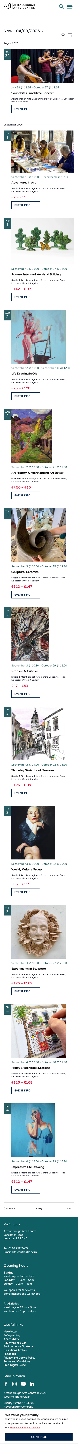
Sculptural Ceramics (25, 572)
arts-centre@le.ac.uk (24, 1252)
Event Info (22, 109)
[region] (39, 1426)
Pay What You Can (15, 1342)
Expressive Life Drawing (27, 1167)
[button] (69, 6)
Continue (39, 1437)
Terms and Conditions (17, 1361)
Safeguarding (12, 1335)
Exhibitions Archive (15, 1350)
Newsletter (10, 1331)
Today (39, 1208)
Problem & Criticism (24, 671)
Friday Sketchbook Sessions (30, 1068)
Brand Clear (22, 1396)
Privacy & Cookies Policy (25, 1427)
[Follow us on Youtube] (23, 1383)
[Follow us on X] (31, 1384)
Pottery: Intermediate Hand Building (36, 274)
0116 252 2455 (18, 1248)
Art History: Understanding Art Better (37, 473)
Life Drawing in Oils (24, 373)
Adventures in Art (23, 182)
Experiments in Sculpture (28, 968)
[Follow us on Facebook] (6, 1384)
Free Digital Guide (15, 1365)
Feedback (10, 1354)
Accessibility (11, 1339)
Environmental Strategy (18, 1346)
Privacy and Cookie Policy (19, 1357)
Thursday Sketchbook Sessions (32, 770)
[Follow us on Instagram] (14, 1383)
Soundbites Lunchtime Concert (32, 93)
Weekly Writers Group (26, 869)
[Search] (61, 7)
